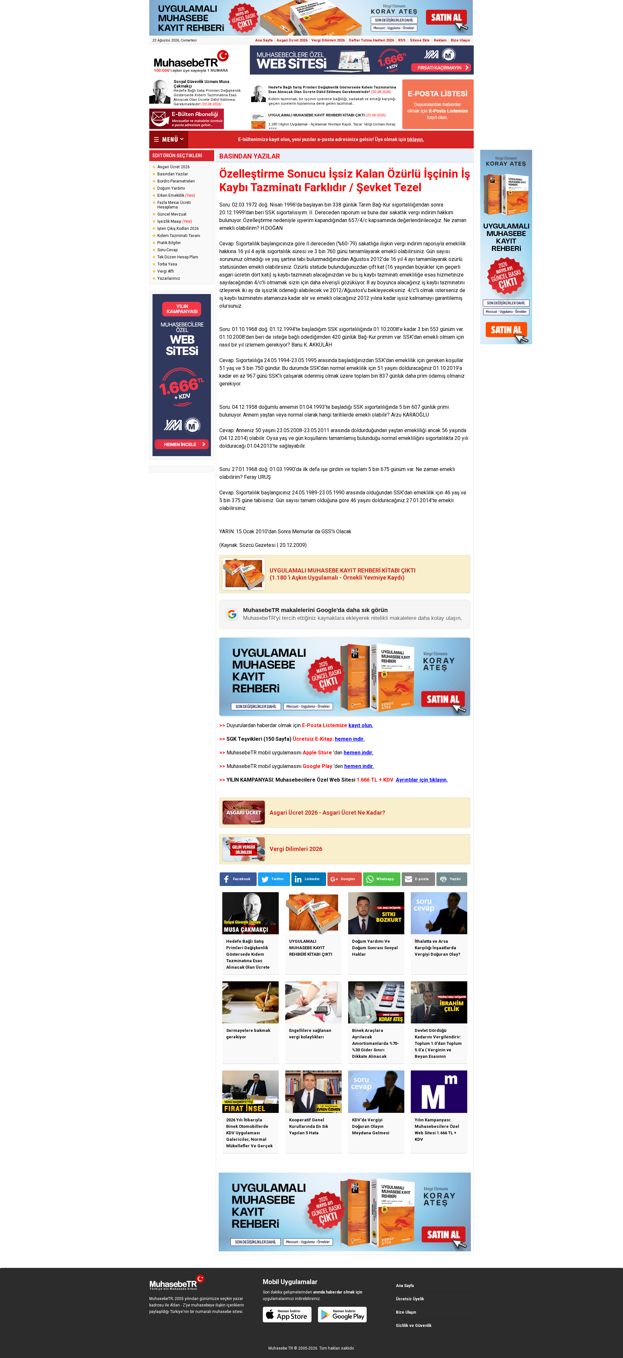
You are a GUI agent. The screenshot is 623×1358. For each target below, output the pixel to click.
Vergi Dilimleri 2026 (328, 40)
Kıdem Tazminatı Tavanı (178, 235)
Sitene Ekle (420, 40)
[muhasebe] (191, 72)
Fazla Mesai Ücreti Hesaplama (174, 204)
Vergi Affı (165, 271)
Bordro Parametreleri (176, 181)
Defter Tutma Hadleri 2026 (371, 40)
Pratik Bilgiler (169, 243)
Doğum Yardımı (171, 188)
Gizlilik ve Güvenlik (414, 1325)
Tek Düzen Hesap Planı (177, 257)
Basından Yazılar (172, 174)
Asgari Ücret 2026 (292, 40)
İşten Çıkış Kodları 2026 (178, 228)
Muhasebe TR (280, 1348)
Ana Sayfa (264, 40)
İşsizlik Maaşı (174, 221)
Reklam (440, 40)
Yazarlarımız (168, 278)
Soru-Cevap (167, 250)
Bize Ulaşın (460, 40)
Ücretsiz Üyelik (410, 1299)
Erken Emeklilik (176, 195)
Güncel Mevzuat (172, 214)
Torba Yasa (167, 264)
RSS (402, 40)
